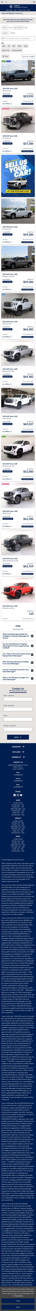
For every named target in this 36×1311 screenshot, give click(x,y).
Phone (5, 715)
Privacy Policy (19, 1296)
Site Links (16, 752)
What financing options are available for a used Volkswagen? (16, 663)
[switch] (34, 2)
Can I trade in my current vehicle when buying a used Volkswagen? (16, 655)
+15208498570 (18, 775)
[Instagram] (17, 795)
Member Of (16, 757)
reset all (12, 33)
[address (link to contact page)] (2, 2)
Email (8, 705)
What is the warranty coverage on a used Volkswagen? (16, 678)
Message (9, 725)
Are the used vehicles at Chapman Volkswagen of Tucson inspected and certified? (16, 646)
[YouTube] (21, 795)
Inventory (16, 747)
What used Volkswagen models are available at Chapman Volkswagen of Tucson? (16, 636)
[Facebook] (14, 795)
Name (8, 695)
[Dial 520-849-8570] (6, 2)
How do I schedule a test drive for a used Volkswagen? (16, 670)
